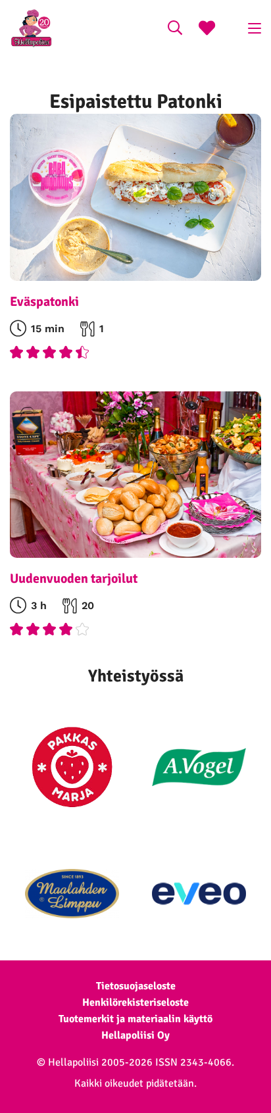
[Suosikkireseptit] (207, 29)
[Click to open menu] (254, 28)
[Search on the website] (175, 29)
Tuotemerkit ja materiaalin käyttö (135, 1019)
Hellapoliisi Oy (135, 1035)
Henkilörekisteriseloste (135, 1002)
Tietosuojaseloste (136, 986)
